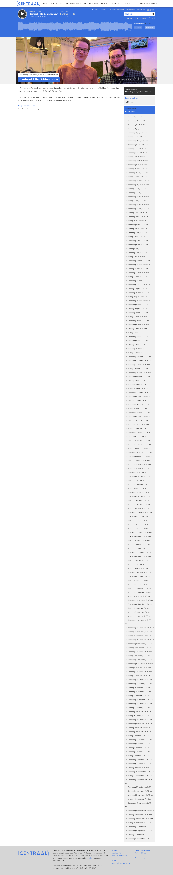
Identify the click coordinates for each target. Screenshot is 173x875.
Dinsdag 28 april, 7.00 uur (137, 269)
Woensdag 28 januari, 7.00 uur (139, 516)
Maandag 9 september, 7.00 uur (139, 839)
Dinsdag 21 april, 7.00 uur (137, 289)
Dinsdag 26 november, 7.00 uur (139, 632)
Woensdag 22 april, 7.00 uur (138, 285)
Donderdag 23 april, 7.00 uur (138, 281)
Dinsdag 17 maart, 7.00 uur (137, 381)
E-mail (130, 102)
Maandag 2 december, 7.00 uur (139, 612)
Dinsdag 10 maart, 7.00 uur (138, 401)
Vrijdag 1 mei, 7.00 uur (136, 257)
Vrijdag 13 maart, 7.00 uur (137, 389)
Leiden (96, 9)
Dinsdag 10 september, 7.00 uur (139, 835)
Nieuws (45, 3)
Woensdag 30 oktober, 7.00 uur (139, 684)
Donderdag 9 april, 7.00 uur (138, 321)
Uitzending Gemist (73, 3)
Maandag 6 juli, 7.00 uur (137, 153)
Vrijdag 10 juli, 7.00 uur (136, 137)
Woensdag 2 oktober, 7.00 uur (139, 764)
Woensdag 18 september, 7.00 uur (140, 811)
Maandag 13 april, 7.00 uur (137, 313)
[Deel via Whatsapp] (134, 79)
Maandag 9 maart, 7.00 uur (138, 405)
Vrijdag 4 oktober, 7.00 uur (137, 756)
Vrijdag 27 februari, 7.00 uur (138, 429)
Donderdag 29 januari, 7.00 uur (139, 512)
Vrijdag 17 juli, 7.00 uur (136, 117)
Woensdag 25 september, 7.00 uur (140, 787)
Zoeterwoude (150, 11)
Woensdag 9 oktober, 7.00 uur (139, 744)
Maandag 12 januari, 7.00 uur (138, 564)
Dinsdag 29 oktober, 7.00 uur (138, 688)
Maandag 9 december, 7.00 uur (139, 592)
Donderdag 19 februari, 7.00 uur (139, 452)
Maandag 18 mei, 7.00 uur (137, 217)
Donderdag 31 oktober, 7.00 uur (139, 680)
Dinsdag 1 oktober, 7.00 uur (138, 768)
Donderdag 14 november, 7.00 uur (140, 640)
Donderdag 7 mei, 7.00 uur (137, 241)
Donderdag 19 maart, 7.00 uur (139, 373)
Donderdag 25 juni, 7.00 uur (138, 181)
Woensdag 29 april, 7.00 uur (138, 265)
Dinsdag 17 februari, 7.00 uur (138, 460)
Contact (126, 3)
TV (85, 3)
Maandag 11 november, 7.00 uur (139, 652)
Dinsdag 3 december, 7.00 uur (139, 608)
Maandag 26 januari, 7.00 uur (139, 524)
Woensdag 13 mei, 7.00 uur (137, 225)
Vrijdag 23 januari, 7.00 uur (138, 528)
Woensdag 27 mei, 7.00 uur (138, 197)
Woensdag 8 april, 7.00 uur (138, 325)
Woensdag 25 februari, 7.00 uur (139, 437)
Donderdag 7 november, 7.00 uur (140, 660)
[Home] (28, 3)
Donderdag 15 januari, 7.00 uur (139, 552)
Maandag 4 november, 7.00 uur (139, 672)
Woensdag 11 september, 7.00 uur (140, 831)
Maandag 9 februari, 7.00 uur (138, 484)
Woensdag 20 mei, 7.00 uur (138, 209)
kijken (91, 858)
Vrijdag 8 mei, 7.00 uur (136, 237)
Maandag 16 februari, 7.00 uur (139, 464)
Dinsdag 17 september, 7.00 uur (139, 815)
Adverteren (93, 3)
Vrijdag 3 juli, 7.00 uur (136, 157)
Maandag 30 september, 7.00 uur (140, 772)
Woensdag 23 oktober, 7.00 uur (139, 704)
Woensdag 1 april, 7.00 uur (137, 341)
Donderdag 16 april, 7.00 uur (138, 301)
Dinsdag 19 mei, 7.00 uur (137, 213)
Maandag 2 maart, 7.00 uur (138, 425)
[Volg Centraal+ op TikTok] (154, 18)
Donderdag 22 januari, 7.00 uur (139, 532)
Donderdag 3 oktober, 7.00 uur (139, 760)
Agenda (54, 3)
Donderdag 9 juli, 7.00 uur (137, 141)
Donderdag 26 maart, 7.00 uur (139, 357)
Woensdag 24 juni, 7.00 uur (138, 185)
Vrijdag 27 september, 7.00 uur (139, 776)
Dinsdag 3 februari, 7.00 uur (138, 500)
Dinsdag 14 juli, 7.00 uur (136, 129)
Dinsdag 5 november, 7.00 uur (139, 668)
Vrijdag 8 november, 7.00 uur (138, 656)
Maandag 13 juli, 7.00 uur (137, 133)
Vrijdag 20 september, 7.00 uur (139, 799)
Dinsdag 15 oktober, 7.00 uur (138, 728)
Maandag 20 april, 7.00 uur (138, 293)
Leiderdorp (104, 9)
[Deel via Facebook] (139, 79)
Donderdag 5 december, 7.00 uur (140, 600)
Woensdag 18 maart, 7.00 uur (138, 377)
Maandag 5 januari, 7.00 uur (138, 584)
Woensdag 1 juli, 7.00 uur (137, 165)
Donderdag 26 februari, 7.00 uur (140, 433)
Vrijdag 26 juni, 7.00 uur (136, 177)
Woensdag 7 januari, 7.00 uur (138, 576)
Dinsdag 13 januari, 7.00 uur (138, 560)
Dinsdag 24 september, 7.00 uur (139, 791)
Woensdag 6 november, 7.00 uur (140, 664)
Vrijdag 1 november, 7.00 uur (138, 676)
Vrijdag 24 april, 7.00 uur (137, 277)
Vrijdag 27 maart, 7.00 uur (137, 353)
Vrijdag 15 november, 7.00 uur (139, 636)
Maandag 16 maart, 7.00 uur (138, 385)
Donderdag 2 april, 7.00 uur (138, 337)
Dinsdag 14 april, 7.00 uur (137, 309)
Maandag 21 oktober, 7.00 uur (139, 712)
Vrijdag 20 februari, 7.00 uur (138, 448)
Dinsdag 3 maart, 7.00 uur (137, 421)
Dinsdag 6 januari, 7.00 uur (138, 580)
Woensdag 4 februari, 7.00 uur (139, 496)
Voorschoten (141, 9)
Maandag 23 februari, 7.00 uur (139, 444)
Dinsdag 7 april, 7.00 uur (137, 329)
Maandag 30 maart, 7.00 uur (138, 349)
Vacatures (105, 3)
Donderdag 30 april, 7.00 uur (138, 261)
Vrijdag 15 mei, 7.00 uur (136, 221)
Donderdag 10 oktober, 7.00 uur (139, 740)
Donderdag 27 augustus (148, 3)
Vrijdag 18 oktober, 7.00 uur (138, 716)
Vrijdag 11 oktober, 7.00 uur (137, 736)
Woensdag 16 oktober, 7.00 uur (139, 724)
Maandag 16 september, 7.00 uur (140, 819)
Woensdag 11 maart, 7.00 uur (138, 397)
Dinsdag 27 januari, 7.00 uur (138, 520)
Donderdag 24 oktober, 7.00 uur (139, 700)
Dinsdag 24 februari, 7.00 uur (138, 440)
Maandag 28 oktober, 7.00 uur (139, 692)
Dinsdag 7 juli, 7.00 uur (136, 149)
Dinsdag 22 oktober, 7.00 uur (138, 708)
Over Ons (116, 3)
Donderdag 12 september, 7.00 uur (140, 827)
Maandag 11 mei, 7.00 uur (137, 233)
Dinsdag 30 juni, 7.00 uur (137, 169)
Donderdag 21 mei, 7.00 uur (138, 205)
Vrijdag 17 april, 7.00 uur (137, 297)
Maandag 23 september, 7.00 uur (140, 795)
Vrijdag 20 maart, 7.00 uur (137, 369)
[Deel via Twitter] (143, 79)
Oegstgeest (131, 9)
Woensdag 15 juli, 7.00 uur (137, 125)
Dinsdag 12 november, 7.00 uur (139, 648)
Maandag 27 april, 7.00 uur (138, 273)
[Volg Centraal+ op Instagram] (152, 18)
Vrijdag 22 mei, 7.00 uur (136, 201)
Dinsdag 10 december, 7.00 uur (139, 588)
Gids (61, 3)
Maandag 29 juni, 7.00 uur (137, 173)
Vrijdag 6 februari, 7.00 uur (138, 488)
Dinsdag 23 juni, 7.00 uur (137, 189)
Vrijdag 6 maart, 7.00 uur (137, 409)
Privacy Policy (140, 858)
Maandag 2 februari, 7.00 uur (138, 504)
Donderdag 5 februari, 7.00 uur (139, 492)
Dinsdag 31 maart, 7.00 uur (137, 345)
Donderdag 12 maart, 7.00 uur (139, 393)
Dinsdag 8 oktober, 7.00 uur (138, 748)
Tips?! (131, 18)
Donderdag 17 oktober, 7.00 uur (139, 720)
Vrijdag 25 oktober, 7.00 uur (138, 696)
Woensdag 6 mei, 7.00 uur (137, 245)
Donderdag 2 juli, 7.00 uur (137, 161)
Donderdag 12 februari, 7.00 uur (139, 472)
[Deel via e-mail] (152, 79)
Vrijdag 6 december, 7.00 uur (138, 596)
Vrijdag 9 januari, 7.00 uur (137, 568)
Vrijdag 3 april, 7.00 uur (136, 333)
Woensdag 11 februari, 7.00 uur (139, 476)
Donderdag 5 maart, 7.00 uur (138, 413)
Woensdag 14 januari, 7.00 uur (139, 556)
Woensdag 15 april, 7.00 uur (138, 305)
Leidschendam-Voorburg (117, 9)
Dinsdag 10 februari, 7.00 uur (138, 480)
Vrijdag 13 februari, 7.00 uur (138, 468)
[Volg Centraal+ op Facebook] (149, 18)
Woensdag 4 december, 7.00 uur (139, 604)
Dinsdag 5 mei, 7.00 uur (136, 249)
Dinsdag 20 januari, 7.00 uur (138, 540)
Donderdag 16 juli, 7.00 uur (137, 121)
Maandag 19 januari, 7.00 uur (138, 544)
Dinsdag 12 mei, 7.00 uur (137, 229)
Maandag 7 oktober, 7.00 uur (138, 752)
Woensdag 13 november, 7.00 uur (140, 644)
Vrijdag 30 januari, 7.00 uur (138, 508)
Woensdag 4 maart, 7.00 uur (138, 417)
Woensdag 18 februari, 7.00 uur (139, 456)
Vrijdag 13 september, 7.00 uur (139, 823)
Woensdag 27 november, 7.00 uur (140, 628)
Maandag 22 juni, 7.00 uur (137, 193)
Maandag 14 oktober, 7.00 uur (139, 732)
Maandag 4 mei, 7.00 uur (137, 253)
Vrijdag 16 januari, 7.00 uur (137, 548)
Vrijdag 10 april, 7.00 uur (137, 317)
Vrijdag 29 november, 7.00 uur (139, 616)
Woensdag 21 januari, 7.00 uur (139, 536)
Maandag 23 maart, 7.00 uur (138, 365)
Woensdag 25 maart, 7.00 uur (139, 361)
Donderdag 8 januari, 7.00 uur (139, 572)
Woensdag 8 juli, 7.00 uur (137, 145)
